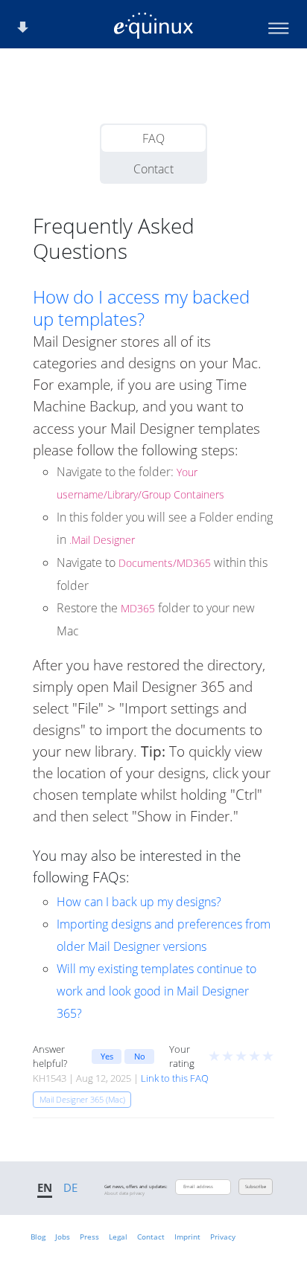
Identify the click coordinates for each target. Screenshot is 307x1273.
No (139, 1056)
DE (70, 1187)
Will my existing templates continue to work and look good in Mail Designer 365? (156, 991)
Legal (118, 1236)
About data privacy (124, 1193)
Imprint (187, 1236)
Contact (153, 169)
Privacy (222, 1236)
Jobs (62, 1236)
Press (89, 1236)
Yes (107, 1056)
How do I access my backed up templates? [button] (141, 308)
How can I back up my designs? (139, 902)
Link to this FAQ (175, 1078)
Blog (38, 1236)
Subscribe (255, 1187)
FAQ (153, 138)
